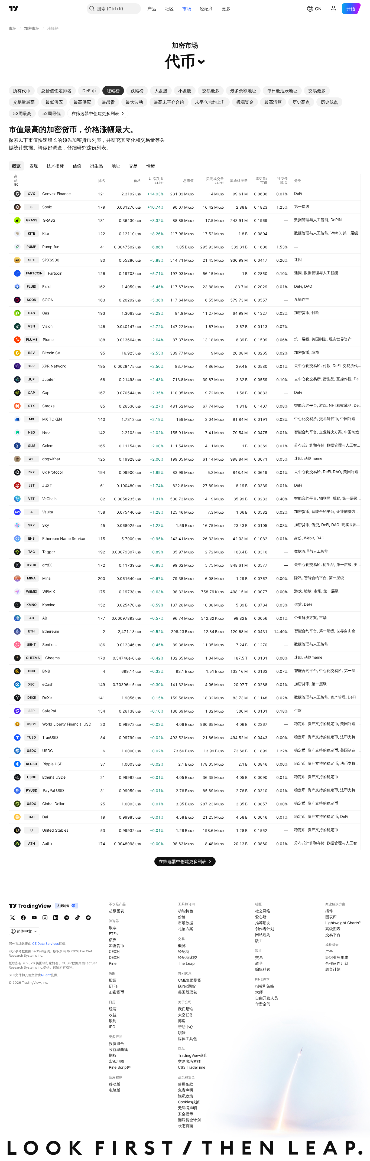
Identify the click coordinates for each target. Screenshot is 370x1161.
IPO (112, 1026)
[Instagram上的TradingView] (45, 917)
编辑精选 (262, 969)
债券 (112, 939)
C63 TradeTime (191, 1067)
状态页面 (185, 1125)
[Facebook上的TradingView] (23, 917)
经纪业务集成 (336, 957)
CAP (31, 393)
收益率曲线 (118, 1049)
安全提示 (185, 1113)
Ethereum (50, 631)
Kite (45, 233)
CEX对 (114, 951)
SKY (31, 525)
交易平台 (332, 934)
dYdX (47, 565)
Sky (45, 525)
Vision (47, 326)
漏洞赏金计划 (189, 1119)
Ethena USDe (54, 777)
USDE (31, 777)
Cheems (52, 657)
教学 (259, 963)
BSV (31, 353)
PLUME (31, 339)
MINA (31, 578)
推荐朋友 (262, 922)
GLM (31, 446)
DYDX (31, 565)
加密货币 (116, 945)
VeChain (49, 498)
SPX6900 (50, 260)
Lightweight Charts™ (343, 922)
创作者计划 (264, 928)
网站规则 (262, 934)
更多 (226, 8)
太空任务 (185, 1014)
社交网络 (262, 911)
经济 (112, 1008)
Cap (46, 392)
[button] (160, 8)
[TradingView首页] (13, 8)
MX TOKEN (52, 419)
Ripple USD (53, 764)
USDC (31, 751)
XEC (31, 684)
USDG (31, 804)
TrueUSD (50, 737)
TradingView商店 (192, 1055)
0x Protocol (52, 472)
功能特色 (185, 911)
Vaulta (47, 512)
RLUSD (31, 764)
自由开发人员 (266, 998)
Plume (48, 339)
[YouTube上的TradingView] (34, 917)
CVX (31, 194)
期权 (112, 1055)
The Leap (186, 963)
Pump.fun (50, 246)
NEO (31, 432)
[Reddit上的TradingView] (88, 917)
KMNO (32, 605)
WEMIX (31, 591)
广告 (329, 951)
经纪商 (206, 8)
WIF (31, 459)
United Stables (55, 830)
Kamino (48, 604)
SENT (31, 644)
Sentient (49, 644)
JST (31, 485)
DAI (31, 817)
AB (31, 618)
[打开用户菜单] (333, 8)
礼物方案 (185, 928)
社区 (169, 8)
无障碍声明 (187, 1108)
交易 (259, 957)
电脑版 (114, 1090)
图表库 (331, 916)
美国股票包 (187, 992)
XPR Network (54, 366)
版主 (259, 940)
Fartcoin (55, 273)
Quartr (46, 975)
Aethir (47, 843)
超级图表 (116, 911)
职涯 (182, 1032)
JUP (31, 379)
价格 (182, 916)
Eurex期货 (187, 986)
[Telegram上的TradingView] (66, 917)
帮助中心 (185, 1026)
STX (31, 406)
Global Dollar (53, 803)
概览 (182, 945)
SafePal (49, 711)
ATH (31, 843)
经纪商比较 (187, 957)
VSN (31, 326)
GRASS (31, 220)
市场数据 (185, 922)
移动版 (114, 1084)
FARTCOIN (34, 273)
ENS (31, 538)
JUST (47, 485)
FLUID (31, 286)
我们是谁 (185, 1008)
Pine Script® (120, 1067)
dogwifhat (51, 459)
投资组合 (116, 1043)
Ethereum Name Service (63, 538)
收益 (112, 1014)
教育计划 (332, 969)
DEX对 (114, 957)
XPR (31, 366)
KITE (31, 233)
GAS (31, 313)
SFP (31, 711)
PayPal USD (53, 790)
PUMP (31, 247)
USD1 (31, 724)
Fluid (46, 286)
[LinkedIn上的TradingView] (56, 917)
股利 (112, 1020)
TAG (31, 552)
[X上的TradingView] (12, 917)
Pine (112, 963)
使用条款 (185, 1084)
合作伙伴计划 (336, 963)
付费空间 (262, 1004)
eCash (47, 684)
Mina (46, 578)
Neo (46, 432)
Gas (45, 313)
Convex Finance (56, 193)
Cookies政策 (189, 1102)
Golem (47, 445)
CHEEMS (33, 658)
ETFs (113, 933)
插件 (329, 911)
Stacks (48, 406)
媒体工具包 (187, 1038)
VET (31, 499)
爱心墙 (261, 916)
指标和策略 (264, 986)
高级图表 (332, 928)
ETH (31, 631)
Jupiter (48, 379)
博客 (182, 1020)
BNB (31, 671)
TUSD (31, 737)
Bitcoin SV (51, 352)
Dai (45, 817)
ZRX (31, 472)
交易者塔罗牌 (189, 1061)
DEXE (31, 698)
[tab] (22, 90)
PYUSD (31, 790)
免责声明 (185, 1090)
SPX (31, 260)
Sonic (47, 207)
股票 (112, 927)
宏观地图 (116, 1061)
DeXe (47, 697)
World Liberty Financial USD (66, 724)
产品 (151, 8)
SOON (31, 300)
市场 (186, 8)
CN (318, 8)
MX (31, 419)
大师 (259, 992)
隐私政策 (185, 1096)
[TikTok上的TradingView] (77, 917)
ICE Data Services (45, 944)
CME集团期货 (189, 980)
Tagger (48, 551)
